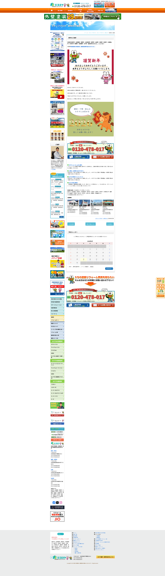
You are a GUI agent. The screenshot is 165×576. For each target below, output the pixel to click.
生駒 (52, 469)
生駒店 (76, 549)
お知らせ (105, 218)
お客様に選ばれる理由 (90, 10)
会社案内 (70, 10)
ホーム (74, 532)
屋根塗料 (98, 537)
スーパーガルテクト (55, 390)
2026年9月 (108, 268)
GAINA (52, 353)
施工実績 (60, 10)
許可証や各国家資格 (55, 302)
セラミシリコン (54, 344)
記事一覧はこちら (90, 224)
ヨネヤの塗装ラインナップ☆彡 (76, 177)
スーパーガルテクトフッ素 (57, 393)
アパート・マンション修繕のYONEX (102, 542)
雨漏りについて (54, 323)
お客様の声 (75, 537)
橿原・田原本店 (78, 552)
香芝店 (76, 548)
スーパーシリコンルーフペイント (57, 188)
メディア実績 (76, 545)
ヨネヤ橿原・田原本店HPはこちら (105, 557)
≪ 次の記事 (71, 224)
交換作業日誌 (54, 308)
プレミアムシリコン (55, 347)
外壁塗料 (98, 536)
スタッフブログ (98, 218)
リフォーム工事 (54, 332)
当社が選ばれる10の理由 (56, 299)
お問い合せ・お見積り (57, 439)
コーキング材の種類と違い (57, 329)
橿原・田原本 (54, 459)
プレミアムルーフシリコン (57, 368)
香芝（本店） (54, 450)
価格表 (52, 317)
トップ (51, 10)
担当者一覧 (80, 10)
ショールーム (54, 313)
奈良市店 (76, 551)
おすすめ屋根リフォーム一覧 (101, 539)
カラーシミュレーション (56, 305)
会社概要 (97, 543)
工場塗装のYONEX (99, 540)
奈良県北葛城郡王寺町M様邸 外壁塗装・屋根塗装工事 (57, 200)
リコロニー (53, 384)
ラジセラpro (54, 350)
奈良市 (52, 478)
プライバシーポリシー (99, 549)
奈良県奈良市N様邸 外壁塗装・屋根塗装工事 (57, 213)
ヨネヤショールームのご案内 (75, 165)
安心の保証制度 (54, 310)
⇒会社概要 (53, 169)
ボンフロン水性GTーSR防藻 (56, 356)
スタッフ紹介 (98, 545)
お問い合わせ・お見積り (100, 548)
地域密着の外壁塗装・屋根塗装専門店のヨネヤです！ (83, 46)
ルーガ (52, 399)
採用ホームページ (99, 546)
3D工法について (54, 326)
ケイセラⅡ (53, 371)
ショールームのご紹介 (111, 10)
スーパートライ (54, 396)
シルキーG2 (53, 387)
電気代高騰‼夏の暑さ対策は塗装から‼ (57, 194)
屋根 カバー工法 (54, 338)
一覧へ (61, 216)
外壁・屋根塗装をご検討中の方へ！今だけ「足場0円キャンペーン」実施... (57, 182)
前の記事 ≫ (110, 224)
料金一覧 (100, 10)
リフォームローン (55, 320)
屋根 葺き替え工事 (55, 335)
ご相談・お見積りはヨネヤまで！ (76, 171)
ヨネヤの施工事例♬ (73, 182)
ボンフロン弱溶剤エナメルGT (57, 377)
